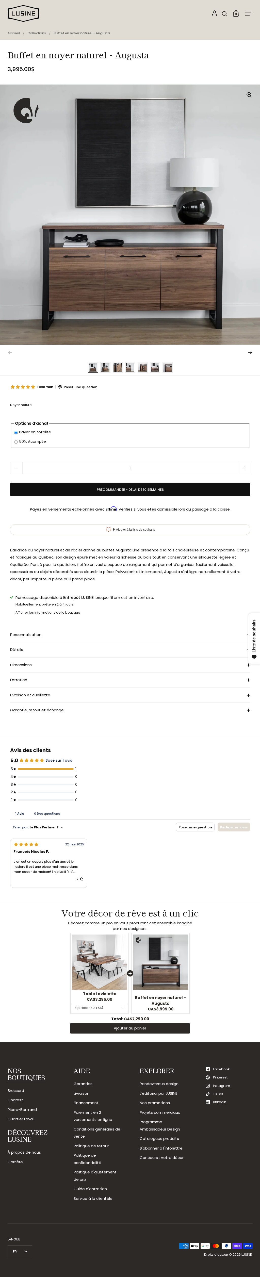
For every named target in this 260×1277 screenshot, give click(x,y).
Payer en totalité (35, 432)
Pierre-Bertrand (22, 1109)
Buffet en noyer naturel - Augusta (160, 1000)
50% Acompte (32, 441)
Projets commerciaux (160, 1112)
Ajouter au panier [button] (130, 1028)
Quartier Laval (21, 1119)
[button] (250, 352)
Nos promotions (155, 1102)
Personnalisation (25, 634)
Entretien (18, 679)
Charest (15, 1100)
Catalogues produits (159, 1138)
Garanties (83, 1083)
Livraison (81, 1093)
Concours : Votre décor (162, 1157)
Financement (86, 1102)
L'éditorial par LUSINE (158, 1093)
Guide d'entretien (90, 1188)
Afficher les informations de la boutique (47, 612)
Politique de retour (91, 1146)
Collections (36, 33)
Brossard (16, 1090)
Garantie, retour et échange (37, 710)
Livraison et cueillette (30, 695)
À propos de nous (24, 1152)
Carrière (15, 1162)
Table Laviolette (99, 993)
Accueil (14, 33)
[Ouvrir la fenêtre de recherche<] (224, 13)
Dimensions (21, 664)
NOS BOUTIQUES (26, 1074)
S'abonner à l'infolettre (161, 1148)
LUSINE (246, 1254)
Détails (16, 649)
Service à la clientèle (93, 1198)
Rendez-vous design (159, 1083)
